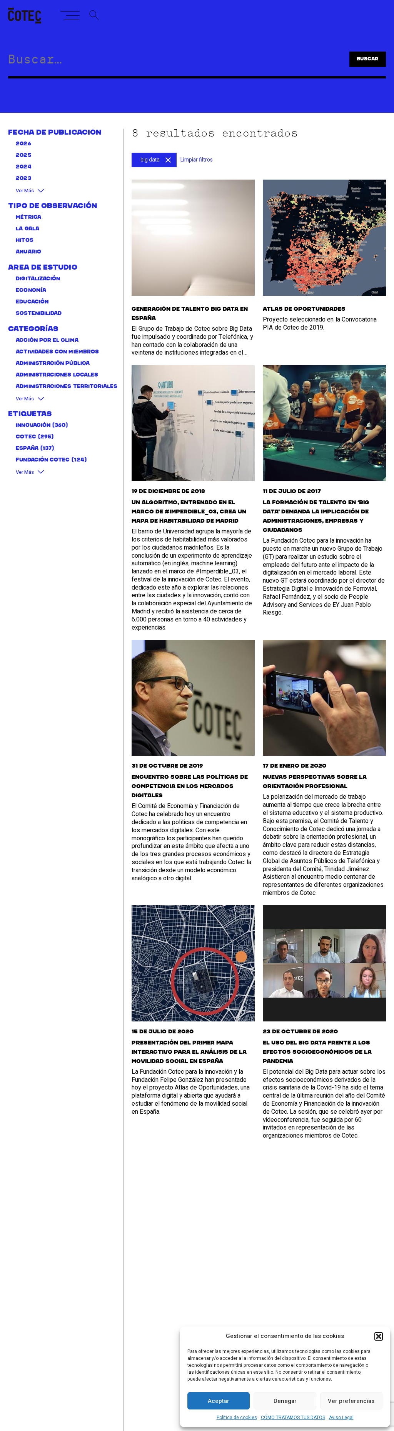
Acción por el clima (47, 340)
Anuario (28, 252)
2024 (23, 167)
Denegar (285, 1401)
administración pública (53, 363)
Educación (32, 302)
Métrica (28, 217)
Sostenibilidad (39, 313)
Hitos (24, 240)
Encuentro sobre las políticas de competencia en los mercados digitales (190, 786)
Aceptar (218, 1401)
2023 (23, 178)
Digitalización (38, 279)
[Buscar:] (164, 61)
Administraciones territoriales (66, 386)
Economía (31, 290)
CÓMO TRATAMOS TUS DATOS (293, 1417)
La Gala (27, 229)
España (27, 448)
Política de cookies (237, 1417)
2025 (23, 155)
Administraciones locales (57, 375)
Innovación (33, 425)
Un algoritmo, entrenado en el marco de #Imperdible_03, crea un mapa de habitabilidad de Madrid (189, 512)
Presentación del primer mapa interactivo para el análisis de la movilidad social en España (189, 1052)
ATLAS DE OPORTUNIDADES (304, 309)
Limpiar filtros (196, 160)
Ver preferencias (351, 1401)
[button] (378, 1336)
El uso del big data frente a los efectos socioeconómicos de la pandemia (317, 1052)
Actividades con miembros (57, 352)
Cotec (26, 437)
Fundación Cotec (43, 460)
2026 (23, 144)
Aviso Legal (341, 1417)
